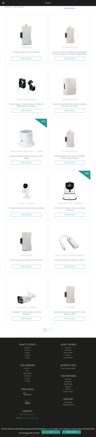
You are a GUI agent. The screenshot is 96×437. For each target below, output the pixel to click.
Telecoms (68, 387)
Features (68, 355)
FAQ (27, 371)
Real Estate (68, 384)
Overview (27, 348)
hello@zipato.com (28, 414)
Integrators (68, 382)
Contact (27, 381)
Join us (27, 378)
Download (27, 376)
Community (68, 402)
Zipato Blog (27, 373)
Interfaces (68, 350)
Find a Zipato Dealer (68, 368)
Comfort (27, 355)
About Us (27, 368)
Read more (71, 432)
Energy (27, 353)
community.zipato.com (30, 418)
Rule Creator (68, 353)
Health (27, 358)
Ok (51, 432)
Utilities (68, 389)
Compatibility (68, 358)
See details (26, 59)
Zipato (48, 3)
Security (27, 350)
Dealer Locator (68, 391)
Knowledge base (68, 405)
